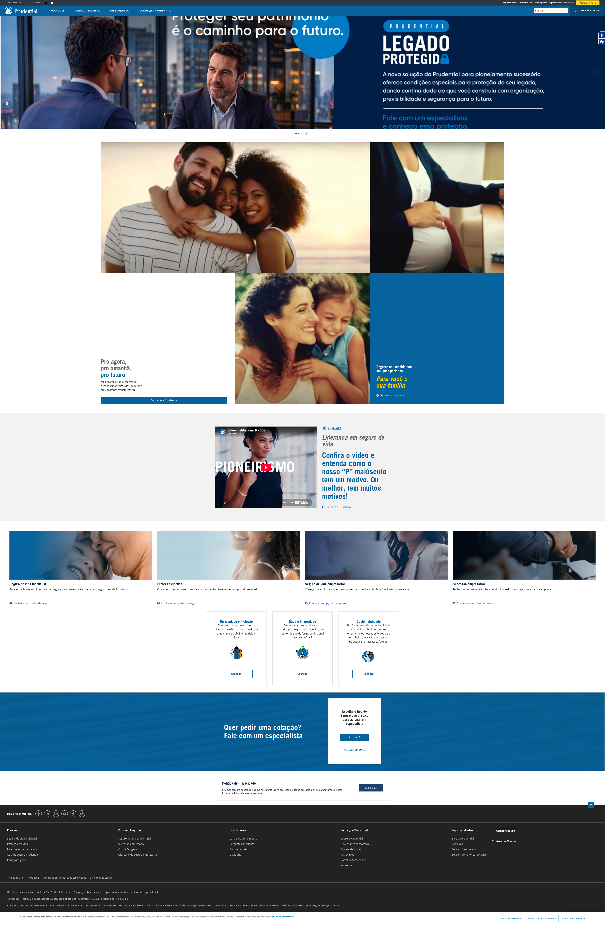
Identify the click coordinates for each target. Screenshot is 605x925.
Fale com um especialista (22, 849)
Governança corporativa (355, 844)
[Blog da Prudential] (82, 813)
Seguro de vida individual (22, 838)
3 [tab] (302, 133)
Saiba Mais (371, 787)
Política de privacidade (282, 916)
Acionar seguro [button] (588, 2)
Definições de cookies (511, 918)
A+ (20, 3)
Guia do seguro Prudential (22, 854)
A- (27, 3)
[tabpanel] (302, 72)
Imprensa (346, 865)
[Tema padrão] (51, 3)
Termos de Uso (15, 877)
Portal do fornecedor (353, 860)
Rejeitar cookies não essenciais (541, 918)
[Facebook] (38, 813)
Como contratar (239, 849)
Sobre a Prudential (352, 838)
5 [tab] (309, 133)
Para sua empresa (354, 749)
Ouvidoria (235, 854)
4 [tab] (306, 133)
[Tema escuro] (46, 3)
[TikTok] (73, 813)
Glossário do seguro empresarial (137, 854)
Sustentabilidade (351, 849)
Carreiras (524, 2)
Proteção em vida (17, 844)
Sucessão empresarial (131, 844)
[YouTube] (64, 813)
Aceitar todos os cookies (574, 918)
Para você (354, 737)
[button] (57, 10)
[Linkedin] (47, 813)
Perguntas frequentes (243, 844)
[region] (302, 918)
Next (597, 72)
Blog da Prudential (510, 2)
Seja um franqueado (538, 2)
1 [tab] (296, 133)
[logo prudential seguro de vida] (21, 10)
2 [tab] (299, 133)
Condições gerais (17, 860)
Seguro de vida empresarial (134, 838)
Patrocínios (347, 854)
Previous (8, 72)
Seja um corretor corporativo (561, 2)
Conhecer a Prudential (164, 400)
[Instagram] (56, 813)
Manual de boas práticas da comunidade (64, 877)
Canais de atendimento (243, 838)
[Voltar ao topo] (591, 805)
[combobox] (551, 10)
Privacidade (33, 877)
